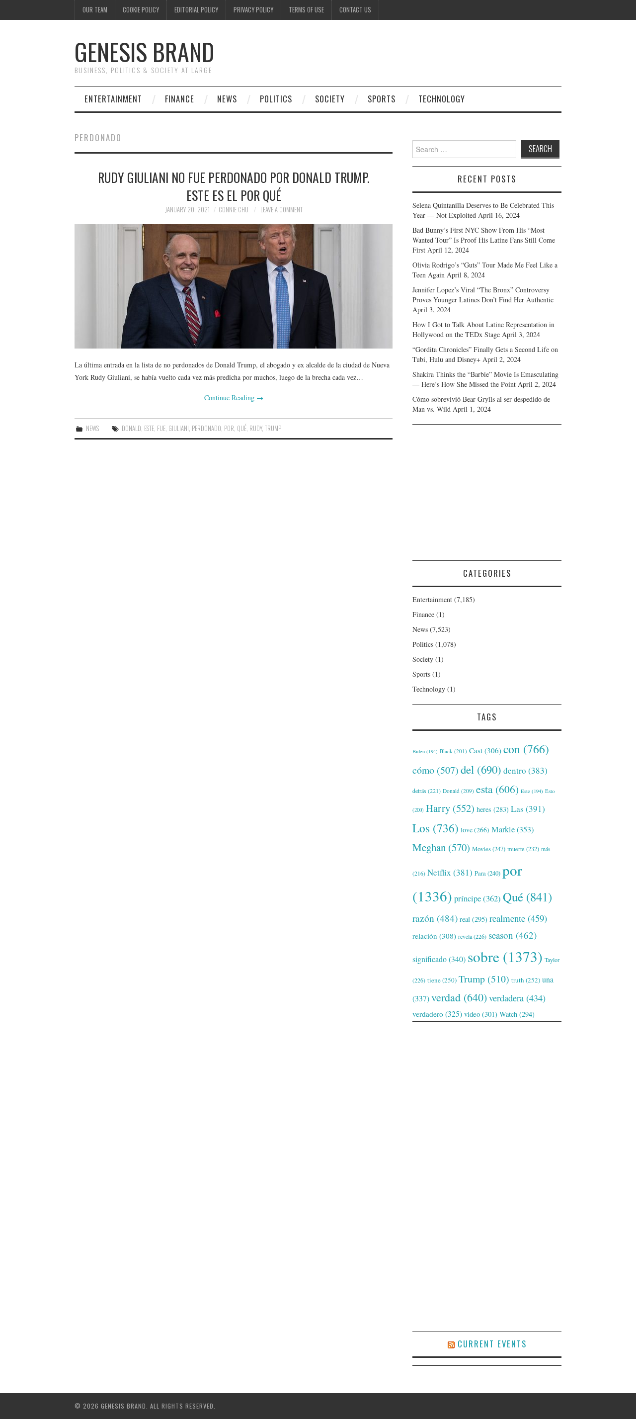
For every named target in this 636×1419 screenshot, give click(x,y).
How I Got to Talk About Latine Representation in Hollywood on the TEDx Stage (483, 329)
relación (434, 936)
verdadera (517, 998)
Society (330, 98)
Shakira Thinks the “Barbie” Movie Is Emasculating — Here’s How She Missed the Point (485, 379)
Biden (425, 751)
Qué (241, 428)
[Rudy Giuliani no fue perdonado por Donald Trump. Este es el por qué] (234, 286)
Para (487, 873)
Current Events (492, 1343)
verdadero (437, 1014)
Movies (488, 848)
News (227, 98)
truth (525, 980)
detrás (426, 791)
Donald (131, 428)
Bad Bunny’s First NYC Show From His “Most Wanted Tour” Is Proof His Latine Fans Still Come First (483, 240)
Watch (517, 1014)
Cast (485, 750)
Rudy (255, 428)
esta (497, 789)
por (229, 428)
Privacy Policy (253, 9)
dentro (525, 770)
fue (161, 428)
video (480, 1014)
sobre (505, 956)
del (481, 769)
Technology (441, 98)
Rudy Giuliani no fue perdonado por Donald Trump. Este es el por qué (234, 186)
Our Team (94, 9)
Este (149, 428)
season (512, 935)
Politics (276, 98)
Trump (273, 428)
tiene (442, 980)
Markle (512, 829)
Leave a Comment (281, 209)
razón (435, 917)
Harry (450, 808)
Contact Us (355, 9)
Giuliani (178, 428)
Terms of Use (306, 9)
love (475, 829)
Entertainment (113, 98)
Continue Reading (233, 397)
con (526, 749)
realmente (518, 918)
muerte (523, 849)
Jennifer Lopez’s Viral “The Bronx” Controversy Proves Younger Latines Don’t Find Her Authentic (483, 294)
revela (472, 936)
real (473, 919)
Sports (382, 98)
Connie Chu (233, 209)
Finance (179, 98)
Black (453, 751)
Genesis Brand (144, 51)
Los (435, 828)
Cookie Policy (141, 9)
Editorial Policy (196, 9)
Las (528, 808)
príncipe (477, 898)
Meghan (441, 847)
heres (493, 809)
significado (439, 959)
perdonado (206, 428)
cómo (435, 770)
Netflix (450, 872)
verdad (459, 997)
